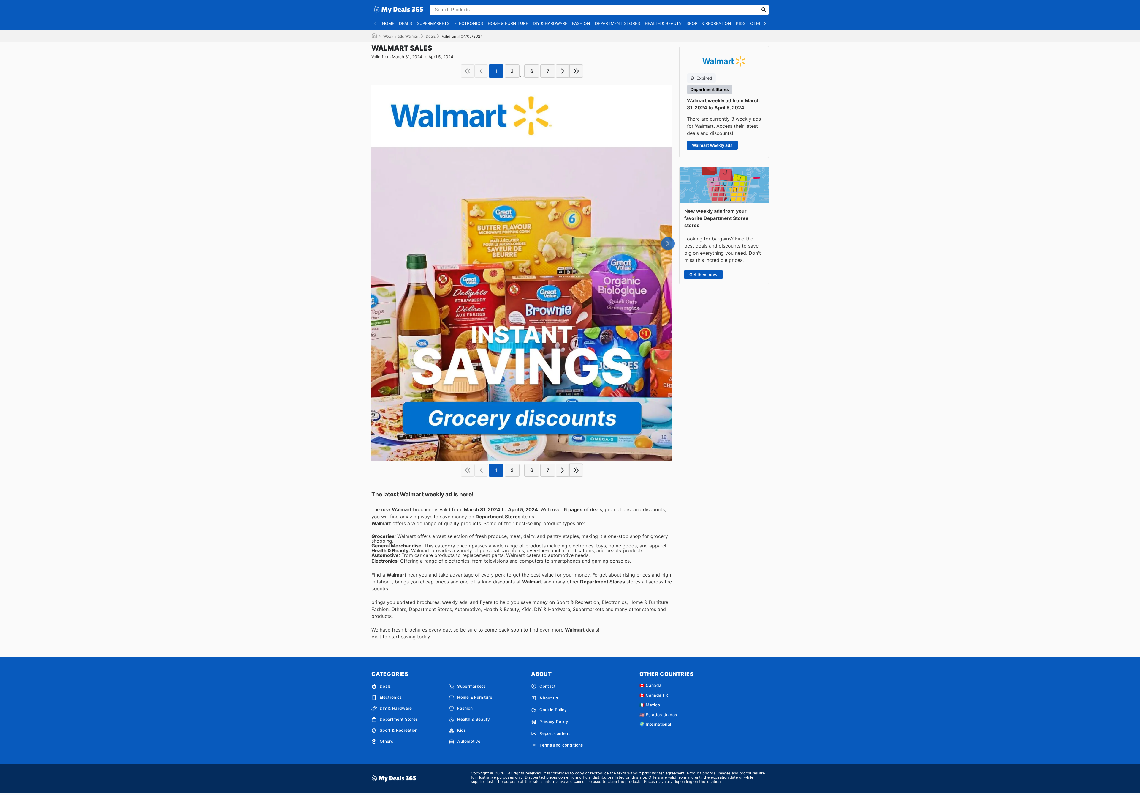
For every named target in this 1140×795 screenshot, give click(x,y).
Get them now (703, 274)
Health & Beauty (663, 23)
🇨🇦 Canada (650, 685)
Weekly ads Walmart (401, 36)
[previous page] (481, 71)
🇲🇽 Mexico (649, 705)
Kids (740, 23)
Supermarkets (433, 23)
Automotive (468, 741)
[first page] (467, 71)
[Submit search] (764, 10)
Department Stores (617, 23)
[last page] (576, 71)
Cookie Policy (553, 709)
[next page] (562, 71)
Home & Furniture (508, 23)
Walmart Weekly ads (712, 145)
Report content (554, 733)
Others (758, 23)
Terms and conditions (561, 745)
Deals (405, 23)
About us (548, 697)
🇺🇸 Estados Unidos (658, 714)
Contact (547, 686)
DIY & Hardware (550, 23)
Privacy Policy (553, 721)
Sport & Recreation (708, 23)
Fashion (581, 23)
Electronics (468, 23)
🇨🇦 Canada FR (653, 695)
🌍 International (655, 724)
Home (388, 23)
